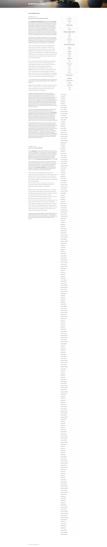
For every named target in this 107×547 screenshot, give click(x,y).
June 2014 (62, 398)
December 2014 (63, 385)
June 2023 (62, 172)
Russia (69, 76)
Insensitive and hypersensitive (38, 18)
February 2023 (63, 180)
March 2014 (63, 404)
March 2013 (63, 429)
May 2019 (62, 274)
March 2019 (63, 278)
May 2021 (62, 224)
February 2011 (63, 481)
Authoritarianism (69, 18)
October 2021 (63, 214)
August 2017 (63, 318)
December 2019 (63, 260)
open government (69, 63)
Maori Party (69, 53)
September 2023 (64, 165)
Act (69, 17)
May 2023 (62, 174)
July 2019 (62, 270)
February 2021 (63, 230)
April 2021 (62, 226)
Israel (69, 46)
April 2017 (62, 327)
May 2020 (62, 249)
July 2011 (62, 471)
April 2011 (62, 477)
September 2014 (64, 391)
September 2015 (64, 366)
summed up (37, 167)
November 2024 (64, 136)
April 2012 (62, 452)
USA (69, 89)
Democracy (69, 25)
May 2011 (62, 475)
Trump (69, 87)
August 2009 (63, 519)
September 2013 (64, 417)
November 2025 (64, 113)
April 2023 (62, 176)
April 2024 (62, 151)
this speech (34, 150)
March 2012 (63, 454)
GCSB (69, 33)
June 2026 (62, 98)
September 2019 (64, 266)
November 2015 (63, 362)
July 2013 (62, 421)
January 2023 (63, 182)
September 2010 (64, 492)
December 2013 (63, 410)
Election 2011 (69, 28)
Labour (69, 51)
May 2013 (62, 425)
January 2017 (63, 333)
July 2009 (62, 521)
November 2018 (63, 287)
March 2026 (63, 105)
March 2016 (63, 354)
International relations (69, 44)
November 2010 (64, 488)
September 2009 (64, 517)
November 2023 (64, 161)
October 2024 (63, 138)
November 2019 (63, 262)
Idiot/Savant (69, 41)
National (69, 58)
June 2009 (62, 523)
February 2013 (63, 431)
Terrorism (69, 82)
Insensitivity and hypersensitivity (37, 21)
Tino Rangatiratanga (69, 85)
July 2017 (62, 320)
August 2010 (63, 494)
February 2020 (63, 255)
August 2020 (63, 243)
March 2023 (63, 178)
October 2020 (63, 239)
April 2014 (62, 402)
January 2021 (63, 232)
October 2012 (63, 440)
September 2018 (64, 291)
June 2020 (62, 247)
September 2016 (64, 341)
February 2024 (63, 155)
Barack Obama (69, 20)
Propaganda (69, 69)
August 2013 (63, 419)
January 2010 (63, 509)
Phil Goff (69, 66)
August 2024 (63, 142)
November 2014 (63, 387)
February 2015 (63, 381)
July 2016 (62, 345)
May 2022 (62, 199)
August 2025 (63, 119)
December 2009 (64, 511)
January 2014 (63, 408)
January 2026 (63, 109)
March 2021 (63, 228)
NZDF (69, 60)
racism (69, 70)
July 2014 (62, 396)
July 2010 (62, 496)
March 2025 (63, 128)
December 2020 (64, 234)
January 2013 (63, 433)
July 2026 (62, 96)
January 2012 (63, 458)
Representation (69, 75)
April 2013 (62, 427)
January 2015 (63, 383)
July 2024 (62, 144)
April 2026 (62, 103)
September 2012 (64, 442)
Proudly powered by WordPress (33, 544)
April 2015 (62, 377)
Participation (69, 64)
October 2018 (63, 289)
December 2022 (63, 184)
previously (54, 21)
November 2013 (63, 412)
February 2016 (63, 356)
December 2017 (63, 310)
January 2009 (63, 534)
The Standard (69, 83)
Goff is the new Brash (35, 148)
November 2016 (63, 337)
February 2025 (63, 130)
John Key (69, 47)
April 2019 (62, 276)
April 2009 (62, 527)
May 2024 (62, 149)
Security (69, 78)
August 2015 (63, 368)
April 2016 (62, 352)
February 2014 (63, 406)
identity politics (69, 39)
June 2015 (62, 373)
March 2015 (63, 379)
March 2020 (63, 253)
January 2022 (63, 207)
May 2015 (62, 375)
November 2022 (63, 186)
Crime (69, 23)
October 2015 (63, 364)
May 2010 (62, 500)
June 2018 (62, 297)
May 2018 (62, 299)
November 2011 (63, 463)
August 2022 (63, 193)
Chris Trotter (69, 21)
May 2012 (62, 450)
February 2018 (63, 306)
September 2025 (64, 117)
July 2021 (62, 220)
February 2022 (63, 205)
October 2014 (63, 389)
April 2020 (62, 251)
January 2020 (63, 257)
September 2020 (64, 241)
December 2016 (63, 335)
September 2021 (64, 216)
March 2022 (63, 203)
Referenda (69, 73)
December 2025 (63, 111)
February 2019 (63, 280)
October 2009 (63, 515)
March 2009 (63, 530)
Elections (69, 29)
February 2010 (63, 507)
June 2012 (62, 448)
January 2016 (63, 358)
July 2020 (62, 245)
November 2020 (64, 237)
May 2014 (62, 400)
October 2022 (63, 188)
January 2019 (63, 283)
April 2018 (62, 301)
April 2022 (62, 201)
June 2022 (62, 197)
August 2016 (63, 343)
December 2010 (63, 486)
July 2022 (62, 195)
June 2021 (62, 222)
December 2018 (63, 285)
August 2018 (63, 293)
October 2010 (63, 490)
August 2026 (63, 94)
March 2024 (63, 153)
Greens (69, 35)
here (45, 28)
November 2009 (64, 513)
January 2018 (63, 308)
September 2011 (64, 467)
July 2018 (62, 295)
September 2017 (64, 316)
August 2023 (63, 167)
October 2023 (63, 163)
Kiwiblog (69, 49)
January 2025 (63, 132)
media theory (69, 56)
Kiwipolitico (36, 4)
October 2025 (63, 115)
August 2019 (63, 268)
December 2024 (63, 134)
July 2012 (62, 446)
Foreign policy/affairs (69, 32)
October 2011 (63, 465)
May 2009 (62, 525)
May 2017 (62, 324)
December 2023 (63, 159)
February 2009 (63, 532)
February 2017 (63, 331)
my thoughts (42, 167)
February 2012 (63, 456)
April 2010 (62, 502)
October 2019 (63, 264)
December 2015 (63, 360)
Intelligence (69, 42)
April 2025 (62, 126)
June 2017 (62, 322)
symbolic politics (69, 80)
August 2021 (63, 218)
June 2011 (62, 473)
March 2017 (63, 329)
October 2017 (63, 314)
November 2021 (63, 211)
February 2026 (63, 107)
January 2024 (63, 157)
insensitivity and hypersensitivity (42, 159)
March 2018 (63, 304)
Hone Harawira (69, 38)
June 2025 (62, 121)
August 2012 (63, 444)
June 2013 (62, 423)
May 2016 (62, 350)
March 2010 (63, 504)
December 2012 (63, 435)
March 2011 (63, 479)
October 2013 (63, 414)
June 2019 (62, 272)
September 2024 (64, 140)
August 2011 (63, 469)
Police (69, 67)
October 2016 (63, 339)
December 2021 (63, 209)
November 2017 (63, 312)
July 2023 (62, 170)
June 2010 (62, 498)
